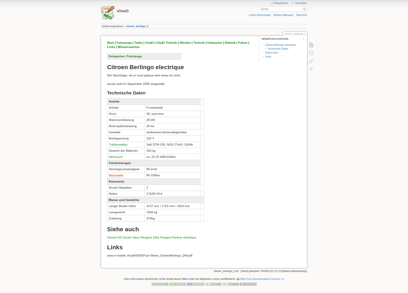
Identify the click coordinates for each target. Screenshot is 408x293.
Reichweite (116, 175)
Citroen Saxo (131, 237)
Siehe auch (271, 52)
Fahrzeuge (124, 42)
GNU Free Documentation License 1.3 (262, 279)
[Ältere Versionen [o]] (311, 53)
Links (268, 56)
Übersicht (301, 15)
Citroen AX (114, 237)
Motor (113, 113)
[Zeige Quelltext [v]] (311, 45)
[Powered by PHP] (195, 283)
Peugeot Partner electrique (178, 237)
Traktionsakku (118, 144)
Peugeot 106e (149, 237)
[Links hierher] (311, 61)
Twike (138, 42)
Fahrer (243, 42)
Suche (305, 9)
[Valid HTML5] (212, 283)
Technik (199, 42)
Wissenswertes (129, 47)
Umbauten (214, 42)
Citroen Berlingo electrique (280, 44)
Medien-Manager (283, 15)
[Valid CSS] (230, 283)
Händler (185, 42)
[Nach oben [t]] (311, 69)
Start (110, 42)
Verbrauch (116, 156)
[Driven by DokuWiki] (248, 283)
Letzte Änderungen (260, 15)
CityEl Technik (166, 42)
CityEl (149, 42)
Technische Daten (278, 48)
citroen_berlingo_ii (137, 26)
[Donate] (177, 283)
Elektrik (230, 42)
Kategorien (117, 56)
